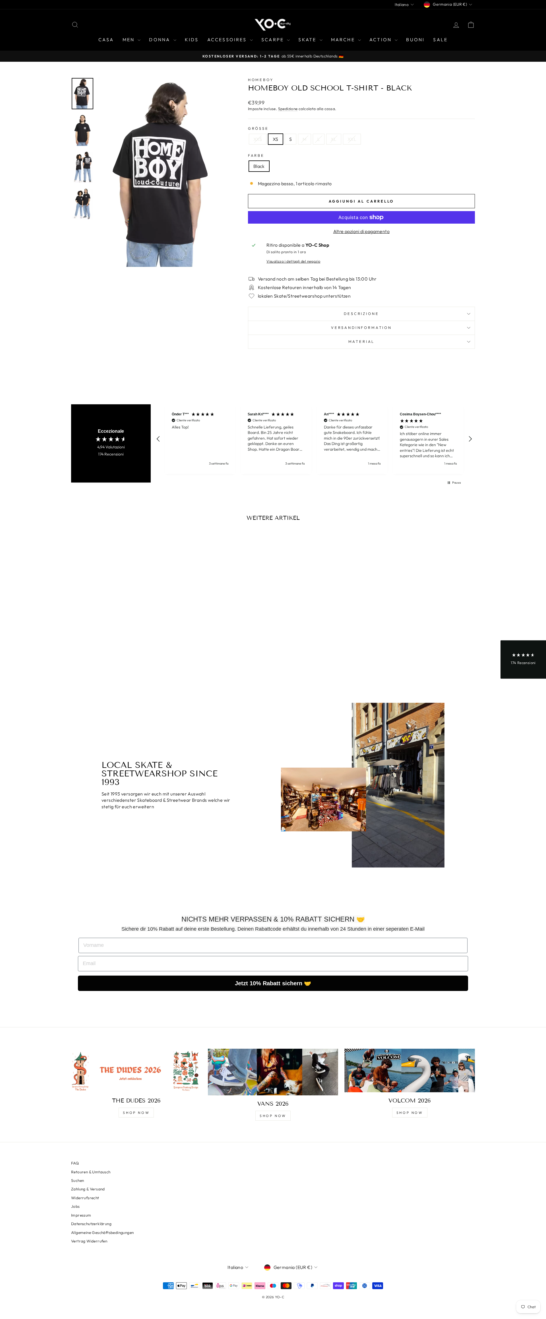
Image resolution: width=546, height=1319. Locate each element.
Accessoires (228, 39)
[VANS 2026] (273, 1072)
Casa (106, 39)
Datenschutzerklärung (91, 1223)
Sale (440, 39)
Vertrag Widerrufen (89, 1241)
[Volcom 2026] (409, 1070)
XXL (352, 139)
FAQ (75, 1163)
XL (334, 139)
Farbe (256, 155)
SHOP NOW (136, 1112)
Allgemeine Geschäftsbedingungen (102, 1232)
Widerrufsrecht (85, 1197)
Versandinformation (361, 327)
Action (381, 39)
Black (259, 166)
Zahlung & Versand (88, 1189)
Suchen (77, 1180)
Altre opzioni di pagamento (361, 231)
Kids (192, 39)
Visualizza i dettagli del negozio (293, 261)
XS (275, 139)
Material (361, 341)
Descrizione (361, 313)
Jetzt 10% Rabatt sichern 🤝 (273, 983)
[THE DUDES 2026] (136, 1070)
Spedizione (288, 108)
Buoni (415, 39)
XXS (257, 139)
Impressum (81, 1215)
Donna (160, 39)
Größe (258, 128)
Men (129, 39)
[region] (314, 439)
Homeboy (261, 79)
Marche (344, 39)
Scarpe (273, 39)
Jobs (75, 1206)
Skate (308, 39)
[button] (158, 439)
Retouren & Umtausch (91, 1171)
